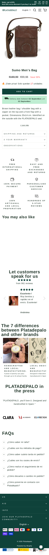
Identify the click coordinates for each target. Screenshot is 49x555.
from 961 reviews (24, 283)
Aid (4, 503)
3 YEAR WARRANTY (16, 140)
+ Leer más (24, 125)
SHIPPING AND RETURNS (19, 134)
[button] (5, 298)
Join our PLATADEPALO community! (17, 518)
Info (5, 510)
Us (4, 497)
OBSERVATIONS (13, 146)
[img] (24, 280)
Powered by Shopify (24, 546)
